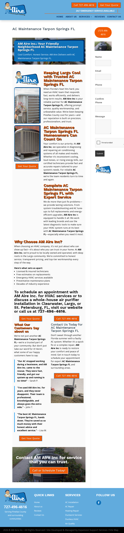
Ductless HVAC (72, 519)
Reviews (100, 17)
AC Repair (69, 506)
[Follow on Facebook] (98, 502)
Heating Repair (72, 510)
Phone (98, 84)
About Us (71, 17)
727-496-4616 (51, 311)
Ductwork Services (73, 515)
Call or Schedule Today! (48, 470)
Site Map (113, 530)
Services (84, 17)
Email (98, 70)
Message (100, 116)
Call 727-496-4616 (84, 5)
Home (59, 17)
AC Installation (71, 502)
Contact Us (114, 17)
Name (98, 56)
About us (38, 506)
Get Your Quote (109, 5)
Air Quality (70, 523)
